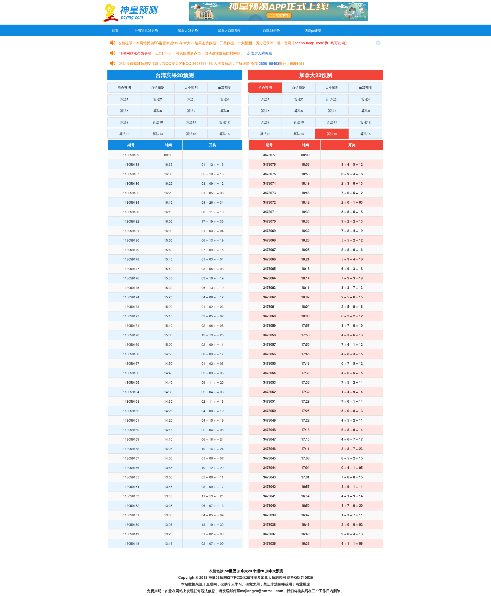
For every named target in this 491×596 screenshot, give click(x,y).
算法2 (157, 99)
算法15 (191, 133)
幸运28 (258, 570)
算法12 (224, 122)
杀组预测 (157, 87)
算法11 (191, 122)
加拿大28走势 (188, 30)
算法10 (158, 122)
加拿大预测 (274, 570)
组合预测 (124, 87)
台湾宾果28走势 (146, 30)
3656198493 (269, 63)
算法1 (124, 99)
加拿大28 (244, 570)
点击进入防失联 (259, 53)
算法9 (124, 122)
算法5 (124, 110)
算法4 (224, 99)
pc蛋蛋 (230, 570)
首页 (115, 30)
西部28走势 (271, 30)
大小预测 (191, 87)
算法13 (124, 133)
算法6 (157, 110)
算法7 (191, 110)
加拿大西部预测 (229, 30)
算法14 (158, 133)
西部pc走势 (313, 30)
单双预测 (224, 87)
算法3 (191, 99)
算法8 (224, 110)
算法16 (224, 133)
